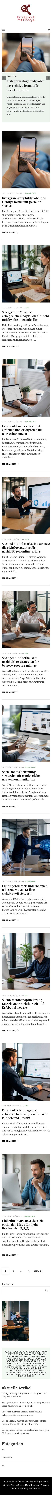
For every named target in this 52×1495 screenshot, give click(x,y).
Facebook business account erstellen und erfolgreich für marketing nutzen (22, 430)
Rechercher (8, 1284)
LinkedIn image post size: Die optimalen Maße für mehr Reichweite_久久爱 (22, 1224)
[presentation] (4, 78)
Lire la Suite (9, 232)
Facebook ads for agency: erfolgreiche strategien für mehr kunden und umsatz (25, 1114)
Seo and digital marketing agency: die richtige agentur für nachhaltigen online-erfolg (26, 547)
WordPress (36, 1488)
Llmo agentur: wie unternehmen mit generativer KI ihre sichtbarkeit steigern (24, 889)
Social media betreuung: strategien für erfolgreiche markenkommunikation (21, 775)
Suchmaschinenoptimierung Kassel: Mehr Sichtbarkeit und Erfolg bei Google (23, 1003)
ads (27, 308)
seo (27, 539)
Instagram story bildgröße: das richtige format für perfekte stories (25, 85)
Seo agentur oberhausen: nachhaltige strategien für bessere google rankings (20, 661)
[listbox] (26, 78)
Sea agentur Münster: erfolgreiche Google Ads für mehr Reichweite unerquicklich (25, 316)
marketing (12, 76)
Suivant (37, 1271)
